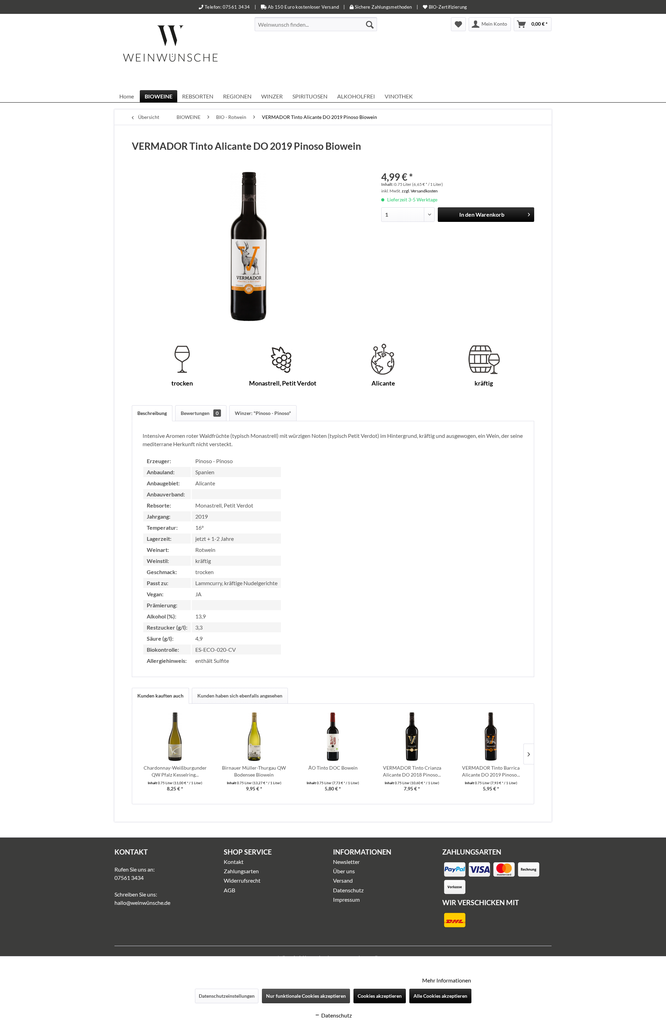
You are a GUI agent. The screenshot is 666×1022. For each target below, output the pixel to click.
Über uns (344, 871)
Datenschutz (348, 890)
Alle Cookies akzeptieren (440, 996)
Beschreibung (152, 413)
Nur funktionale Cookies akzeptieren (306, 996)
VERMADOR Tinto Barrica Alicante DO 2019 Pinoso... (491, 771)
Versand (343, 880)
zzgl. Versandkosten (420, 190)
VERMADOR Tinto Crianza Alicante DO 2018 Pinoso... (412, 771)
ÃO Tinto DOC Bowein (333, 768)
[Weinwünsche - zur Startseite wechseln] (170, 52)
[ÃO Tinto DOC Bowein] (333, 736)
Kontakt (234, 861)
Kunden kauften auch (160, 696)
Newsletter (346, 861)
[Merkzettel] (458, 24)
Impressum (346, 899)
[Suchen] (369, 24)
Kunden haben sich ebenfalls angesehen (239, 696)
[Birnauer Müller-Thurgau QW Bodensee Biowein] (254, 736)
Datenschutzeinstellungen (227, 996)
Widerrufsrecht (242, 880)
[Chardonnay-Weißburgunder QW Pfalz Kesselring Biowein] (175, 736)
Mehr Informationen (446, 980)
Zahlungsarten (241, 871)
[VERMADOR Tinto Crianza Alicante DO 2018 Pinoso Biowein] (412, 736)
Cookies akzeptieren (380, 996)
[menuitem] (316, 24)
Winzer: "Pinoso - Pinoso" (263, 413)
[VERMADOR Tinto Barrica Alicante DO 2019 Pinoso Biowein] (490, 736)
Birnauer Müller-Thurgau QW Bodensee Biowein (254, 771)
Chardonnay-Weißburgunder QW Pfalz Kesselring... (175, 771)
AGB (229, 890)
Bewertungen (200, 413)
